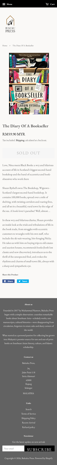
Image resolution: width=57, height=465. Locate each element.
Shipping (20, 140)
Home (4, 45)
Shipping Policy (28, 418)
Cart (52, 4)
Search (29, 409)
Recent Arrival (28, 422)
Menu (9, 4)
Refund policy (28, 427)
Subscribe (39, 449)
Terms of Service (28, 413)
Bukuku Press (28, 458)
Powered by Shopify (44, 458)
